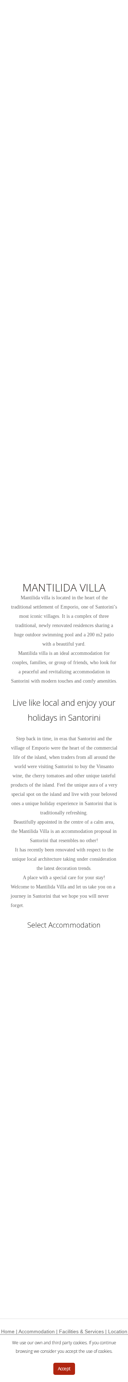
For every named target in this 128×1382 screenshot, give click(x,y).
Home (8, 1331)
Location (117, 1331)
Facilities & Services (81, 1331)
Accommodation (36, 1331)
